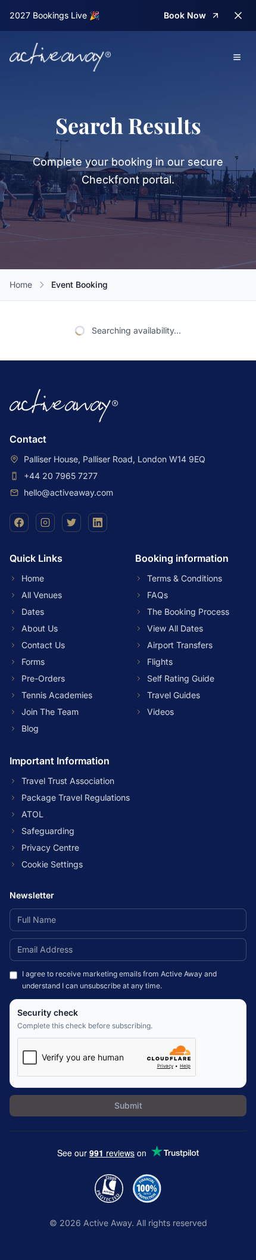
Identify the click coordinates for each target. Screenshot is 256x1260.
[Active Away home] (60, 57)
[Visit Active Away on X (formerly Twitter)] (71, 522)
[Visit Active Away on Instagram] (45, 522)
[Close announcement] (238, 15)
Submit (128, 1105)
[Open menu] (236, 57)
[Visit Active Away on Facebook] (19, 522)
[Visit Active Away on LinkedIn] (97, 522)
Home (21, 284)
